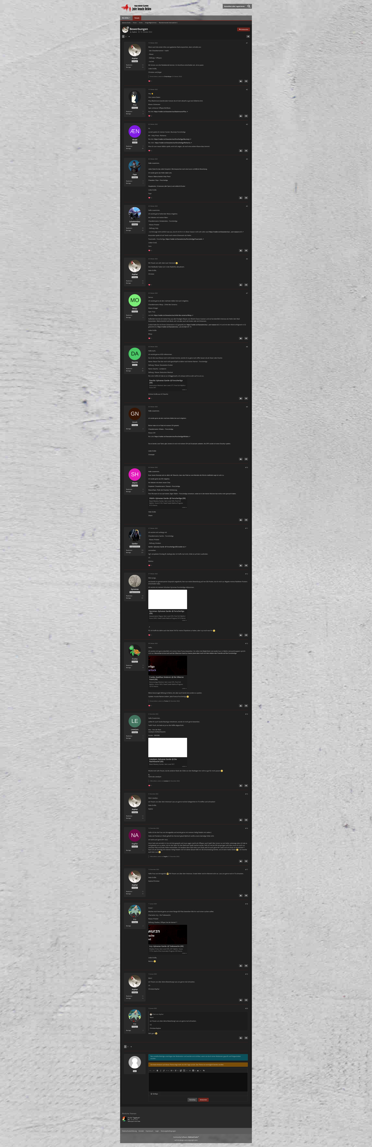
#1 (247, 43)
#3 (247, 124)
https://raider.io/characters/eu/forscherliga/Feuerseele (184, 239)
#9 (247, 407)
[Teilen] (248, 36)
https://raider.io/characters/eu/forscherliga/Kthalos (171, 436)
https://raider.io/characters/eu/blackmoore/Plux (170, 111)
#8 (247, 347)
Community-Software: (186, 1137)
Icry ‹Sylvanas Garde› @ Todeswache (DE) (166, 946)
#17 (246, 869)
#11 (246, 528)
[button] (154, 1094)
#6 (247, 259)
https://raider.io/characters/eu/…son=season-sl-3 (225, 232)
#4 (247, 159)
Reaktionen (129, 65)
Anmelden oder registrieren (234, 6)
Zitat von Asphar (158, 1014)
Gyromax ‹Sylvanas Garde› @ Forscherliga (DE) (166, 612)
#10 (246, 467)
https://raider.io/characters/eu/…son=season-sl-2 (203, 325)
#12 (246, 574)
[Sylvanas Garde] (142, 8)
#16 (246, 828)
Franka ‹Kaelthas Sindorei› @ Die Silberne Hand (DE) (166, 678)
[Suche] (249, 6)
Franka (166, 701)
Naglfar (166, 856)
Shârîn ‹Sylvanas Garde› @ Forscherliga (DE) (167, 498)
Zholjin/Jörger (168, 76)
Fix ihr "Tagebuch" (134, 1118)
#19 (246, 974)
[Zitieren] (246, 81)
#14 (246, 714)
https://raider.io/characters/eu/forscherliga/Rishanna (172, 143)
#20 (246, 1008)
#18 (246, 904)
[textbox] (198, 1082)
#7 (247, 293)
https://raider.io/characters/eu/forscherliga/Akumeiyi (172, 139)
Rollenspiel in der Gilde (134, 1121)
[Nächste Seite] (129, 36)
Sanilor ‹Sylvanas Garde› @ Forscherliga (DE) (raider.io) (166, 547)
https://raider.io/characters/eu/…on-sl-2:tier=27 (173, 327)
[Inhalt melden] (240, 81)
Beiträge (128, 67)
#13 (246, 643)
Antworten (203, 1100)
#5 (247, 206)
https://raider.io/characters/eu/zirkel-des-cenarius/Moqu (173, 315)
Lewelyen (166, 781)
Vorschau (192, 1100)
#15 (246, 794)
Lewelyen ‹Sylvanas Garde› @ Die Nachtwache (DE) (163, 760)
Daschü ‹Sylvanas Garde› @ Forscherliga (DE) (166, 381)
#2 (247, 89)
